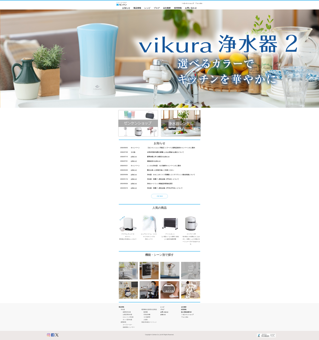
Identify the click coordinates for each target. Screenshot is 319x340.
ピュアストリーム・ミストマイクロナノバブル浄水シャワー (149, 236)
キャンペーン (135, 148)
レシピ (147, 7)
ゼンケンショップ (188, 3)
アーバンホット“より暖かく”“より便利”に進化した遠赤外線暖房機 (170, 236)
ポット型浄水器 (127, 319)
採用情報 (178, 7)
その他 (133, 152)
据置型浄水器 (127, 312)
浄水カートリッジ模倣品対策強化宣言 (160, 183)
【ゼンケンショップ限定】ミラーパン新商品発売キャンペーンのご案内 (171, 148)
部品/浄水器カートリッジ (149, 322)
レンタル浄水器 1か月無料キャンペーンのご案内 (164, 165)
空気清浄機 (147, 314)
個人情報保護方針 (186, 312)
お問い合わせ (191, 7)
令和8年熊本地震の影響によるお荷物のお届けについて (165, 152)
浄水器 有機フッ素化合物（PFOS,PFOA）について (165, 188)
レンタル (199, 3)
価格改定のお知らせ (154, 161)
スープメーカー (127, 325)
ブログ (157, 7)
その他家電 (147, 317)
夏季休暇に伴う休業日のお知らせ (158, 156)
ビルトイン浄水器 (128, 317)
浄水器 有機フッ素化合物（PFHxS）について (163, 179)
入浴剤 (146, 319)
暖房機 (146, 312)
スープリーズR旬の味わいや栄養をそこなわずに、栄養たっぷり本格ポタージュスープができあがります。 (191, 239)
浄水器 (123, 309)
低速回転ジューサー (129, 327)
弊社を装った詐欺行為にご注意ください (160, 170)
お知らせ (126, 7)
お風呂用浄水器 (127, 314)
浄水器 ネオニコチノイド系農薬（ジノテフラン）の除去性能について (171, 174)
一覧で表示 (159, 196)
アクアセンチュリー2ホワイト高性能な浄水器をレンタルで (127, 236)
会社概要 (167, 7)
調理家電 (123, 322)
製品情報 (137, 7)
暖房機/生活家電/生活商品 (149, 309)
